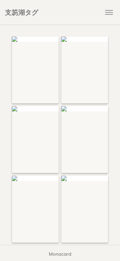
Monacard (60, 254)
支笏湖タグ (21, 12)
